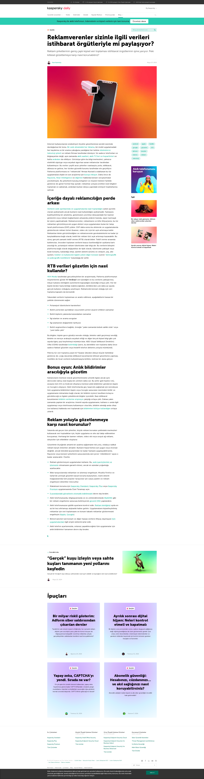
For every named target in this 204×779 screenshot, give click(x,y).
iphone (135, 151)
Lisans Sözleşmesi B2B (116, 760)
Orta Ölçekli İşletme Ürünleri (114, 732)
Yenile (68, 15)
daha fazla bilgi (79, 775)
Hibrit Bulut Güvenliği (139, 747)
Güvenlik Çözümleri (54, 15)
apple (144, 144)
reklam (143, 155)
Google (70, 514)
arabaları (56, 159)
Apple (63, 514)
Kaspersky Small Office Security (85, 737)
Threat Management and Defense (143, 741)
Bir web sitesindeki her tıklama (80, 147)
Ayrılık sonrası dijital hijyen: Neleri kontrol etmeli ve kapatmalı (143, 246)
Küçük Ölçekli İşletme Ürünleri (86, 732)
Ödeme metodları (65, 762)
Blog (119, 15)
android (135, 144)
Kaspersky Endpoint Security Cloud (86, 741)
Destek (85, 15)
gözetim (144, 147)
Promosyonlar (110, 15)
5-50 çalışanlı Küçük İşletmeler (94, 2)
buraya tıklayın (90, 174)
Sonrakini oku (54, 552)
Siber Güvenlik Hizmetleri (140, 737)
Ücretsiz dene (139, 21)
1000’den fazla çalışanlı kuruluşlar (145, 2)
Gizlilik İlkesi (78, 760)
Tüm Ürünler (136, 751)
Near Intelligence (64, 178)
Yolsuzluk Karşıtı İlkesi (89, 760)
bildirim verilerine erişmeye (71, 399)
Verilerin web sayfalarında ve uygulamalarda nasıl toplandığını (75, 209)
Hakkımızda (58, 767)
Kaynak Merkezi (96, 15)
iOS (152, 147)
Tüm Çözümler (52, 747)
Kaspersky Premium (53, 744)
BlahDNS (108, 498)
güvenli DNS (95, 501)
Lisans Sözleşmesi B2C (102, 760)
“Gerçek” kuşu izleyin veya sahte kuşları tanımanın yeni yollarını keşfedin (80, 563)
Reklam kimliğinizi (103, 505)
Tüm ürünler (79, 744)
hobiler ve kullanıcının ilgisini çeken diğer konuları (76, 255)
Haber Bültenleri (88, 767)
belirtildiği (72, 344)
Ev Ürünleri (76, 2)
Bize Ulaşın (50, 767)
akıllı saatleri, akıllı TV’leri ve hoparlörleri (95, 156)
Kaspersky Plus (96, 486)
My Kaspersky (150, 8)
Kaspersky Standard (79, 486)
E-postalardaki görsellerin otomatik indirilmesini (71, 493)
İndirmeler (76, 15)
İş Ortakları (66, 767)
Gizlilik (51, 30)
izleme (135, 155)
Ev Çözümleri (52, 732)
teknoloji (136, 158)
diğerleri (79, 178)
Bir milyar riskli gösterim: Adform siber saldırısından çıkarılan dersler (143, 221)
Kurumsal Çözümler (139, 732)
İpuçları (74, 608)
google (135, 147)
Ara (155, 30)
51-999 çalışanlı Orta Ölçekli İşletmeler (119, 2)
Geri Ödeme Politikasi (54, 762)
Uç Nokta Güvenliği (138, 744)
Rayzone (51, 178)
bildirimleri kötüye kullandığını (97, 408)
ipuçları (143, 151)
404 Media (52, 276)
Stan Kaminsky (56, 62)
